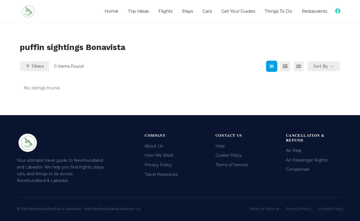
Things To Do (278, 11)
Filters (38, 66)
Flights (165, 11)
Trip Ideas (138, 11)
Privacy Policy (158, 164)
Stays (187, 11)
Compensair (298, 169)
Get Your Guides (238, 11)
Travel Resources (161, 174)
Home (111, 11)
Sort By (320, 66)
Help (220, 146)
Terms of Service (231, 164)
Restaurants (314, 11)
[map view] (298, 66)
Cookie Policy (228, 155)
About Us (154, 146)
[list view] (285, 66)
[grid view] (271, 66)
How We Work (159, 155)
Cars (207, 11)
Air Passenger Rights (306, 160)
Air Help (294, 150)
